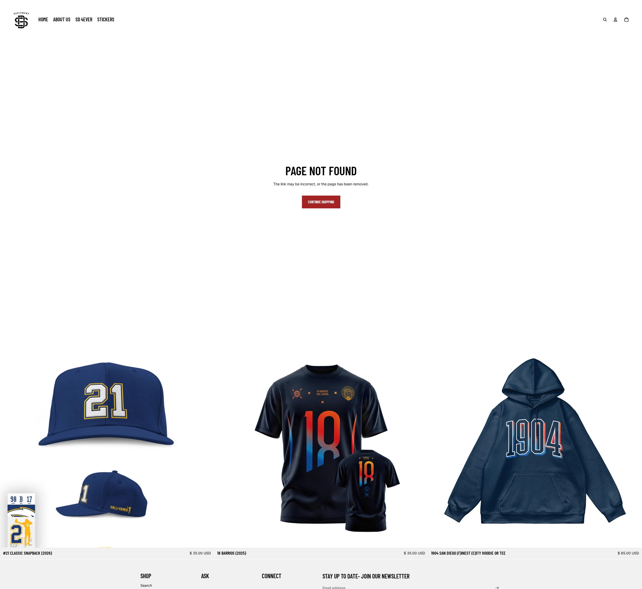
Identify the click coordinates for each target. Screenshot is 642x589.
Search (146, 585)
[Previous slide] (7, 440)
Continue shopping (321, 202)
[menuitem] (43, 19)
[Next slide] (206, 440)
